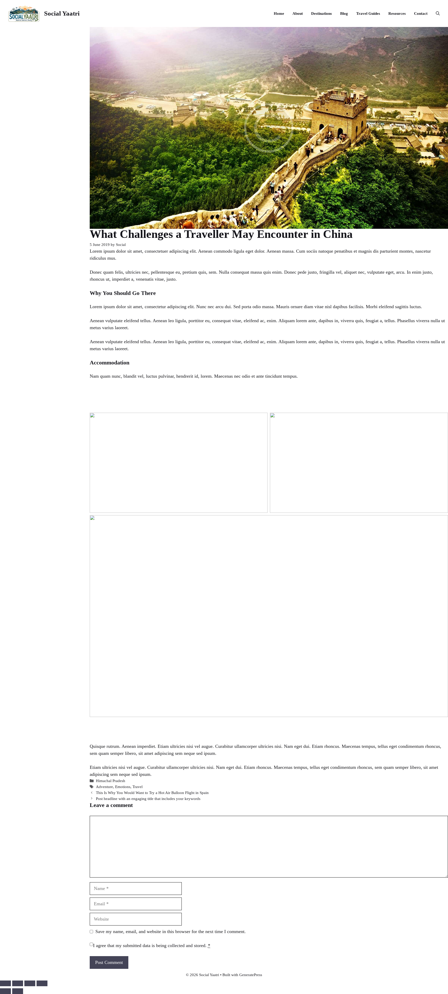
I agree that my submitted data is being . (151, 945)
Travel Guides (368, 13)
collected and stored (186, 945)
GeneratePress (250, 975)
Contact (421, 13)
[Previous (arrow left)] (5, 991)
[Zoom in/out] (5, 983)
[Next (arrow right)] (17, 991)
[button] (436, 13)
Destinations (321, 13)
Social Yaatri (62, 13)
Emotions (122, 786)
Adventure (104, 786)
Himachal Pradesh (110, 780)
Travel (137, 786)
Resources (397, 13)
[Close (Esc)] (42, 983)
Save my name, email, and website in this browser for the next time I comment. (170, 931)
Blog (344, 13)
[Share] (29, 983)
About (297, 13)
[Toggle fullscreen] (17, 983)
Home (279, 13)
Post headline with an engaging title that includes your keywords (148, 798)
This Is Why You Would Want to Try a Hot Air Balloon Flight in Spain (152, 792)
